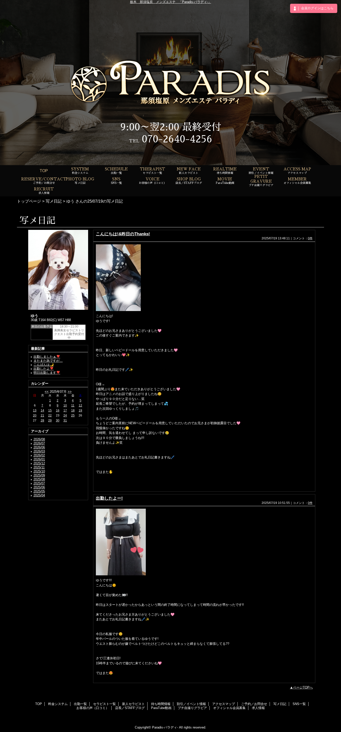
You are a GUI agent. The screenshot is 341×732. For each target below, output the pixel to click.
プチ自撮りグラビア (192, 708)
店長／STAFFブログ (130, 708)
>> (70, 391)
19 (80, 410)
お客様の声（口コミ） (92, 708)
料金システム (58, 704)
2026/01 (39, 459)
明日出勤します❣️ (46, 372)
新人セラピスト (133, 704)
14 (42, 410)
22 (50, 415)
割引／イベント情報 (191, 704)
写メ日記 (54, 201)
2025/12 (39, 463)
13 (34, 410)
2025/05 (39, 491)
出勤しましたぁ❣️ (46, 357)
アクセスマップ (223, 704)
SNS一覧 (299, 704)
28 (42, 420)
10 (65, 405)
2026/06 (39, 447)
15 (50, 410)
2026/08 (39, 439)
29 (50, 420)
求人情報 (258, 708)
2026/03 (39, 451)
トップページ (29, 201)
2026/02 (39, 455)
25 (73, 415)
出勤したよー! (109, 498)
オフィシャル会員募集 (229, 708)
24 (65, 415)
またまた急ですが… (48, 361)
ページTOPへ (303, 687)
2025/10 (39, 471)
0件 (310, 238)
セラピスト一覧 (104, 704)
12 (80, 405)
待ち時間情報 (160, 704)
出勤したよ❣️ (43, 368)
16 (57, 410)
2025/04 (39, 495)
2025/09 (39, 475)
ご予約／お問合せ (254, 704)
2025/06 (39, 487)
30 (57, 420)
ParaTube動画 (161, 708)
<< (47, 391)
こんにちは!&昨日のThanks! (123, 233)
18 (73, 410)
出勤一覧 (80, 704)
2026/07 (39, 443)
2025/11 (39, 467)
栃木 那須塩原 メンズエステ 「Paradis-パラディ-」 (170, 2)
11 (72, 405)
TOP (44, 170)
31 (65, 420)
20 (34, 415)
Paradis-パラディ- (165, 727)
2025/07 (39, 483)
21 (42, 415)
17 (65, 410)
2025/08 (39, 479)
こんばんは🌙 (43, 364)
